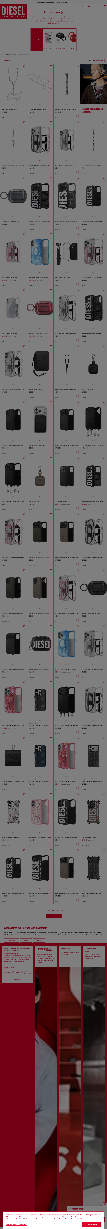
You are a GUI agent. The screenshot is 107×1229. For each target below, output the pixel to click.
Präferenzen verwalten (31, 1219)
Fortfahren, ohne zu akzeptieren (16, 1224)
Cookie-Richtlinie (77, 1219)
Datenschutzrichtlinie (61, 1219)
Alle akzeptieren (92, 1224)
